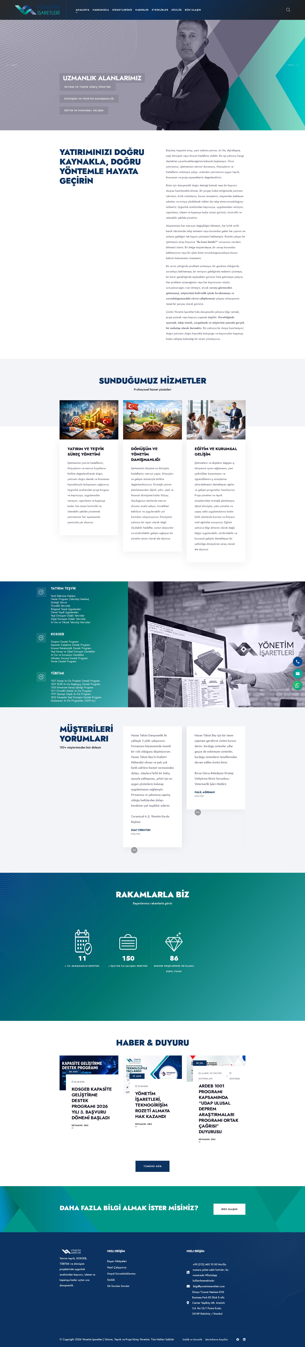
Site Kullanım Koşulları (216, 1339)
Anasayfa (82, 9)
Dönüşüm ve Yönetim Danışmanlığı (145, 454)
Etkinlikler (160, 9)
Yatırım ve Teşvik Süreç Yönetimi (86, 451)
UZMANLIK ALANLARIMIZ (102, 78)
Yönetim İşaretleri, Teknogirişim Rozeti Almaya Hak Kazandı (152, 1105)
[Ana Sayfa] (38, 9)
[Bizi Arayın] (297, 661)
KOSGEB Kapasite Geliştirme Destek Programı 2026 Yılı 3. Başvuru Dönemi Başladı (92, 1103)
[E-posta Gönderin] (297, 673)
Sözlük (176, 9)
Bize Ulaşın (193, 9)
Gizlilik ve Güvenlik (192, 1339)
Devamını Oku (80, 1125)
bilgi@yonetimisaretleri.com (209, 1286)
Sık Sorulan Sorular (118, 1286)
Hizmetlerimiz (122, 9)
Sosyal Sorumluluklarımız (121, 1273)
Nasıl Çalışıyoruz (116, 1267)
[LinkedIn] (244, 1339)
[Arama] (288, 10)
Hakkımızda (101, 9)
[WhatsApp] (297, 685)
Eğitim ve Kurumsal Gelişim (216, 451)
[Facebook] (237, 1339)
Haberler (142, 9)
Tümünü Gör (152, 1166)
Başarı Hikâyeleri (117, 1261)
